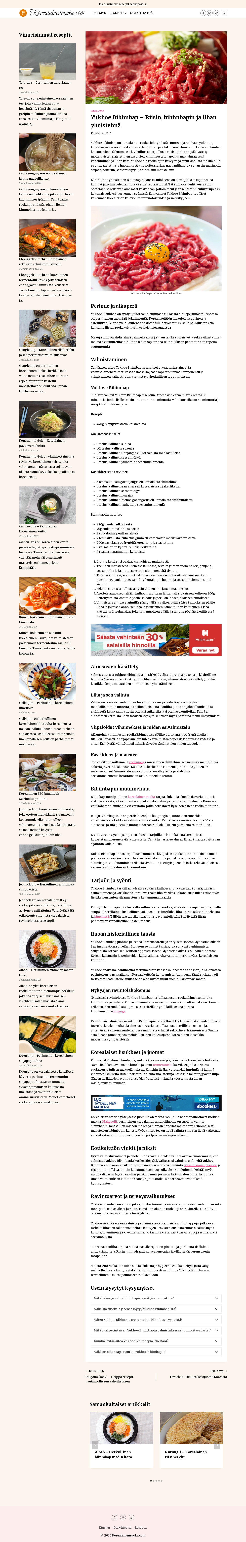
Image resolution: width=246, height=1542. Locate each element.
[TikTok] (216, 13)
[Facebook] (203, 13)
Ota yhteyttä (141, 13)
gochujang (137, 762)
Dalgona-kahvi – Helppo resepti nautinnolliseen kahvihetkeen (109, 1376)
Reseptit (141, 1527)
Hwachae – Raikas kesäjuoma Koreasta (198, 1374)
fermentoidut (163, 1065)
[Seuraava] (217, 1445)
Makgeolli (109, 1121)
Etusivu (99, 13)
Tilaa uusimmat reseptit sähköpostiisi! (123, 4)
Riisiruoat (97, 111)
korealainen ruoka (141, 797)
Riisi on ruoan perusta (200, 1165)
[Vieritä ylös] (237, 1536)
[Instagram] (210, 13)
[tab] (151, 1481)
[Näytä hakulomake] (224, 13)
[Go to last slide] (95, 1445)
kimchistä (101, 916)
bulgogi (119, 1011)
